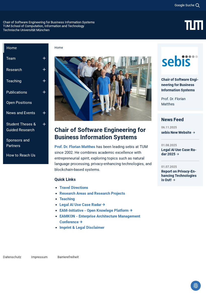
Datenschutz (12, 257)
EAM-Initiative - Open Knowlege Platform (94, 210)
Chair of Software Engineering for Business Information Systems (49, 22)
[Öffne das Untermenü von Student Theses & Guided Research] (44, 124)
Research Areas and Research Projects (92, 193)
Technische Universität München (26, 30)
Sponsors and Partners (17, 143)
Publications (16, 92)
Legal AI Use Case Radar (80, 204)
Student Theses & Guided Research (21, 127)
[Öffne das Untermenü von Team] (44, 58)
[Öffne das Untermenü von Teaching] (44, 81)
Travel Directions (74, 187)
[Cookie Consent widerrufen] (196, 286)
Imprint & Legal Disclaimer (82, 227)
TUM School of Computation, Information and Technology (43, 26)
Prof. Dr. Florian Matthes (75, 146)
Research (14, 69)
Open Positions (19, 102)
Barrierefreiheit (68, 257)
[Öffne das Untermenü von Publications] (44, 92)
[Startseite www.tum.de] (194, 25)
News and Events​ (20, 113)
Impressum (39, 257)
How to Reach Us (20, 155)
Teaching (13, 81)
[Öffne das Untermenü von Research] (44, 69)
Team (11, 58)
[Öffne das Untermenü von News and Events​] (44, 113)
